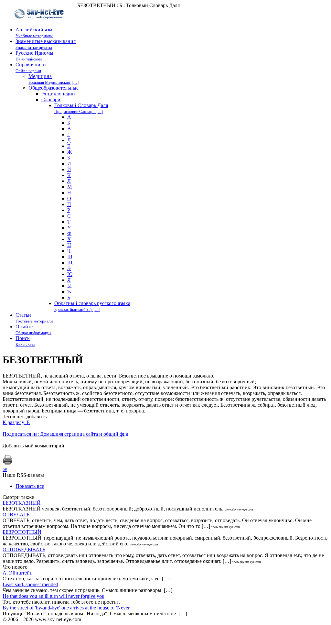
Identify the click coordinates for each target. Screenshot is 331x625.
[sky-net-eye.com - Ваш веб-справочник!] (40, 24)
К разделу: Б (16, 422)
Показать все (30, 486)
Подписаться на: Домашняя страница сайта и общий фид (65, 434)
